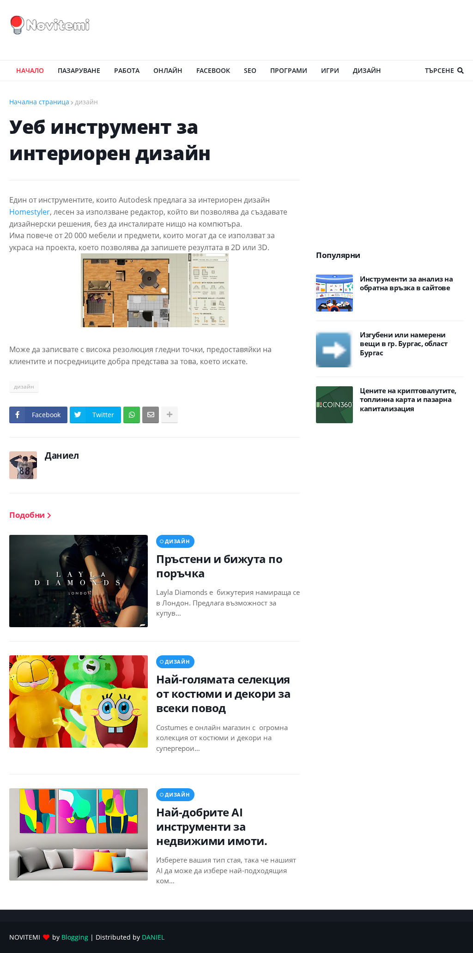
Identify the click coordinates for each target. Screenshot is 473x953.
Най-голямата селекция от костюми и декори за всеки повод (223, 693)
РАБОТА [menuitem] (126, 70)
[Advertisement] (295, 30)
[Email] (150, 415)
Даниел (62, 456)
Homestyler (29, 212)
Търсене (439, 70)
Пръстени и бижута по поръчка (219, 565)
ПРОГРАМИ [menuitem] (288, 70)
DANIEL (153, 937)
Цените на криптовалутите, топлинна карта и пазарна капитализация (408, 399)
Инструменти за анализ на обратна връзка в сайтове (406, 284)
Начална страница (39, 101)
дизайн (86, 101)
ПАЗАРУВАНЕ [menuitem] (79, 70)
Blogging (74, 937)
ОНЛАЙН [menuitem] (167, 70)
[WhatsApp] (131, 415)
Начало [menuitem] (30, 70)
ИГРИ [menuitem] (330, 70)
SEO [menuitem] (250, 70)
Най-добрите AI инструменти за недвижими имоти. (211, 826)
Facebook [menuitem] (213, 70)
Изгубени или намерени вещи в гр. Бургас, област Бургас (404, 343)
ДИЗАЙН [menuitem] (367, 70)
